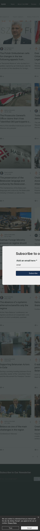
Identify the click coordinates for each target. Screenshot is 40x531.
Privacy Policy (12, 523)
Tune (10, 528)
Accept (29, 528)
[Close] (37, 518)
